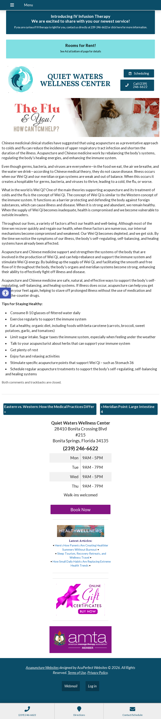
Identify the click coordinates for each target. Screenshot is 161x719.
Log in (92, 686)
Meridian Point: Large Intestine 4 (128, 409)
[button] (5, 293)
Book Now (80, 509)
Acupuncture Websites (42, 667)
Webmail (70, 686)
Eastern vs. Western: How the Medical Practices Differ (49, 409)
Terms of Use (77, 672)
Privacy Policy (97, 672)
